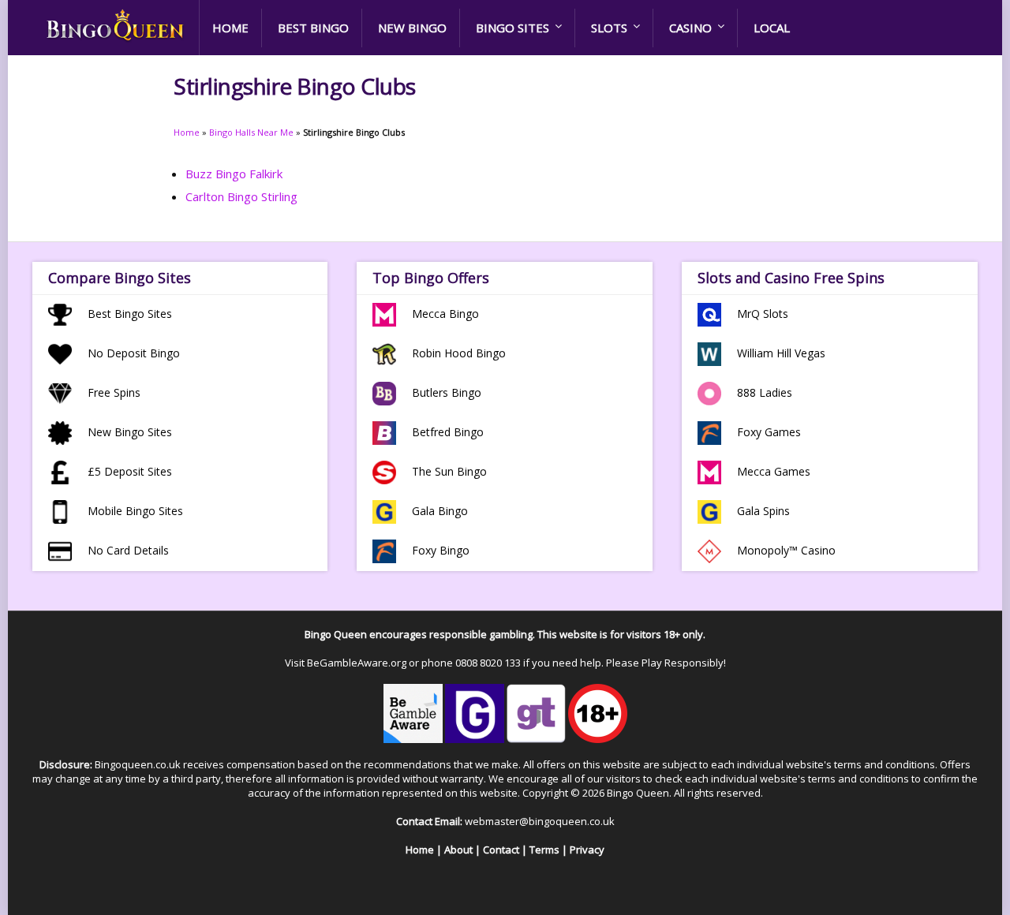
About (458, 849)
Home (230, 27)
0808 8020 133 (488, 662)
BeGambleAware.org (356, 662)
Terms (544, 849)
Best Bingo (313, 27)
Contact (501, 849)
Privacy (587, 849)
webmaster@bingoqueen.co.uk (540, 821)
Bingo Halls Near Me (251, 132)
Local (772, 27)
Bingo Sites (512, 27)
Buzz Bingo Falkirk (233, 173)
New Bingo (412, 27)
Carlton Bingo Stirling (241, 196)
